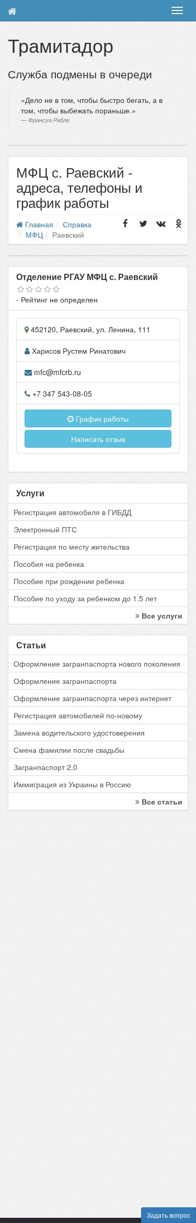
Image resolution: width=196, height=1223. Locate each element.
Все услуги (161, 615)
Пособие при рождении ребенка (69, 581)
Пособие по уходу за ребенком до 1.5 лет (85, 598)
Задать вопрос (168, 1214)
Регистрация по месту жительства (72, 546)
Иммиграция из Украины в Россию (72, 784)
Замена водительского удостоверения (79, 732)
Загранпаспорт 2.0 (45, 767)
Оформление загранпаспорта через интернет (92, 698)
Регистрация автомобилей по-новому (78, 715)
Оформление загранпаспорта (65, 680)
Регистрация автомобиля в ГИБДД (72, 512)
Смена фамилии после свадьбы (69, 749)
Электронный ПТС (45, 529)
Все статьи (161, 801)
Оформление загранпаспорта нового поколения (97, 663)
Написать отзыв (98, 439)
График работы (101, 418)
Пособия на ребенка (49, 563)
